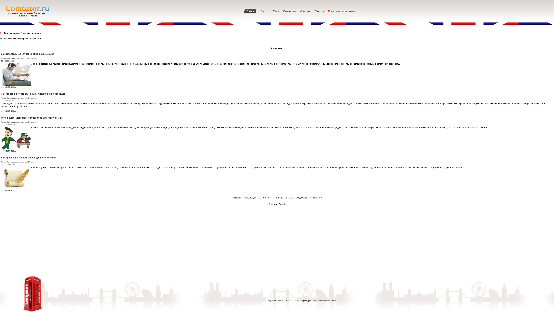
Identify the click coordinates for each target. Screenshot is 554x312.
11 (286, 198)
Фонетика (305, 11)
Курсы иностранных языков (341, 11)
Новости (319, 11)
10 (282, 198)
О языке (265, 11)
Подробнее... (9, 87)
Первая (238, 198)
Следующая (301, 198)
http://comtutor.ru (275, 301)
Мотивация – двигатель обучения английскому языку (31, 118)
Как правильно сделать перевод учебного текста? (29, 157)
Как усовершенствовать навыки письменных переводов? (34, 94)
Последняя (314, 198)
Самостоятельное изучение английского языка (27, 54)
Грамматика (289, 11)
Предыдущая (249, 198)
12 (289, 198)
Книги (276, 11)
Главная (250, 11)
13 (293, 198)
